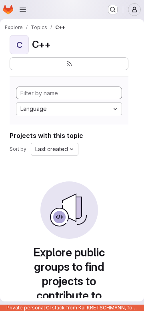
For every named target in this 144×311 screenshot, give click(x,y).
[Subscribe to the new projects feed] (69, 63)
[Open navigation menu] (22, 9)
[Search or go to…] (113, 9)
